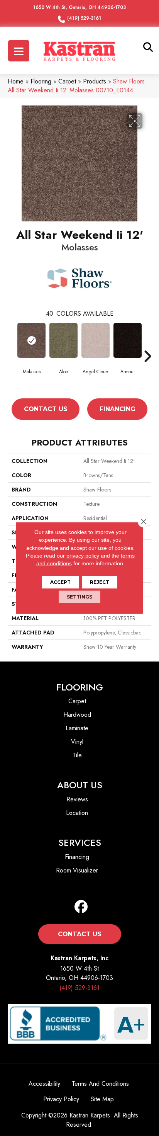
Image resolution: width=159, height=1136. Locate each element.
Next (147, 356)
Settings (79, 597)
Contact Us (46, 409)
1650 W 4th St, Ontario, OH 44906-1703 (79, 7)
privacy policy (82, 556)
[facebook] (81, 907)
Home (16, 81)
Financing (117, 409)
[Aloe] (63, 340)
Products (94, 81)
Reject (99, 582)
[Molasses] (31, 340)
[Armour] (128, 340)
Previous (11, 356)
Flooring (40, 81)
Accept (60, 582)
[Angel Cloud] (96, 340)
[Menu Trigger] (18, 50)
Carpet (67, 81)
